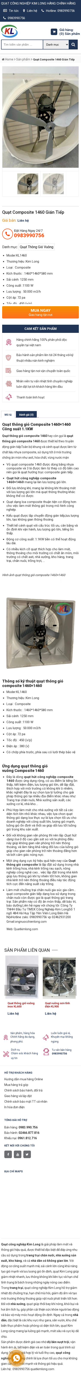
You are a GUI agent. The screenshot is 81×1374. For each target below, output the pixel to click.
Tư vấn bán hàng (61, 1049)
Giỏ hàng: (66, 30)
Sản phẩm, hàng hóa (22, 1033)
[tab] (8, 414)
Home (9, 59)
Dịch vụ (15, 1049)
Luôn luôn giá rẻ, (60, 1033)
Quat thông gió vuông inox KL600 (21, 1005)
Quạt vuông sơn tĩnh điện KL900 (57, 1005)
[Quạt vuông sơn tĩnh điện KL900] (59, 997)
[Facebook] (8, 1154)
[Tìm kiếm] (73, 44)
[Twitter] (27, 1154)
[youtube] (17, 1154)
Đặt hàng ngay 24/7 (29, 233)
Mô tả (8, 414)
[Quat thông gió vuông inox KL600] (21, 997)
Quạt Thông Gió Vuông (36, 247)
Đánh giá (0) (26, 414)
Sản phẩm (69, 34)
